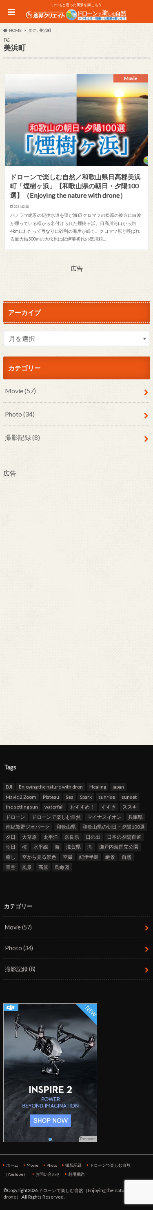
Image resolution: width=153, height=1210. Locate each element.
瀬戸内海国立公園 (118, 847)
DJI (9, 787)
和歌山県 (66, 827)
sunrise (106, 797)
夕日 (11, 837)
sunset (129, 797)
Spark (86, 797)
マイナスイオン (104, 817)
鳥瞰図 (62, 867)
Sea (69, 797)
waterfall (54, 807)
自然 (126, 857)
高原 (43, 867)
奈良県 (71, 837)
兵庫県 (135, 817)
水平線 (40, 847)
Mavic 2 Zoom (21, 797)
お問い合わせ (47, 1174)
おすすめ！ (82, 807)
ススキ (129, 807)
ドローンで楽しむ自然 (56, 817)
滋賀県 (73, 847)
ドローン (15, 817)
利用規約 (76, 1174)
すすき (108, 807)
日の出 (93, 837)
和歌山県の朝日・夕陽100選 (113, 827)
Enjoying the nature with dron (51, 787)
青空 (11, 867)
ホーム (12, 1165)
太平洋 (50, 837)
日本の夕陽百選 (124, 837)
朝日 (11, 847)
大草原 (29, 837)
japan (118, 787)
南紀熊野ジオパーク (28, 827)
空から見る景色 (39, 857)
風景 (27, 867)
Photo (20, 414)
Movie (20, 390)
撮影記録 (22, 437)
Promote (88, 1138)
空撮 (68, 857)
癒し (11, 857)
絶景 (110, 857)
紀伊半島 (89, 857)
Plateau (51, 797)
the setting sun (22, 807)
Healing (97, 787)
